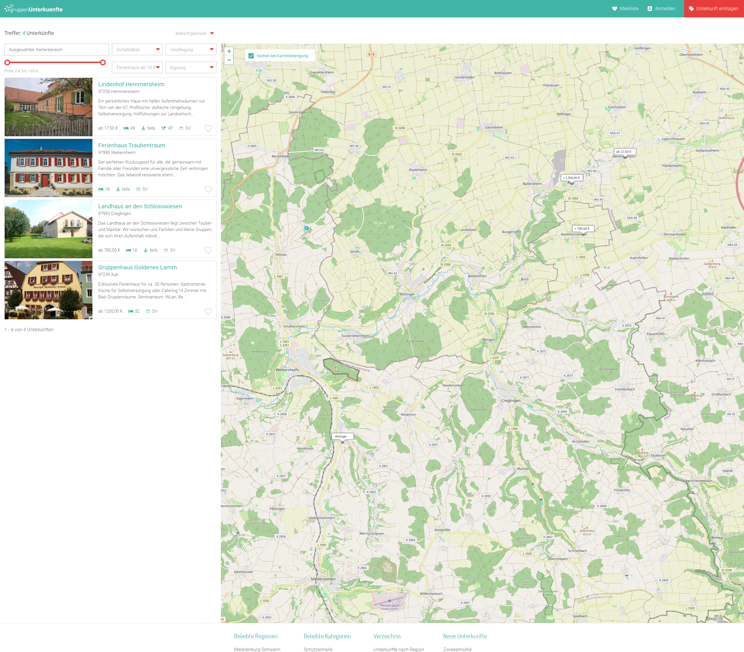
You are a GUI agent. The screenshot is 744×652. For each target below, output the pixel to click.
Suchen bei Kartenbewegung (282, 55)
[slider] (7, 62)
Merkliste (629, 8)
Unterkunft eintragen (717, 8)
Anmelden (665, 8)
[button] (624, 150)
